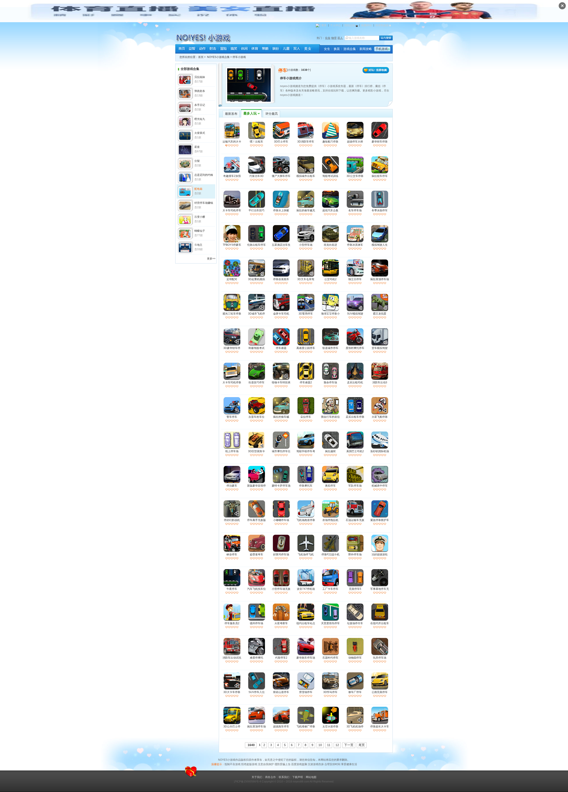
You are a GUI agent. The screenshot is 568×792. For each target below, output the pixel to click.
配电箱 (198, 188)
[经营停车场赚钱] (185, 205)
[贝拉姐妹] (185, 79)
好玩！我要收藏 (376, 70)
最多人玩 (250, 113)
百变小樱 (199, 216)
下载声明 (297, 777)
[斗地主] (185, 247)
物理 (334, 38)
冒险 (223, 49)
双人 (340, 38)
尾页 (362, 745)
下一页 (348, 745)
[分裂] (185, 163)
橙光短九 (199, 119)
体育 (255, 49)
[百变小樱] (185, 219)
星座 (197, 146)
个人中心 (335, 25)
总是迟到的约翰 (203, 174)
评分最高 (271, 113)
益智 (192, 49)
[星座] (185, 149)
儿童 (286, 49)
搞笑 (234, 49)
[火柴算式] (185, 135)
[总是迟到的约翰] (185, 177)
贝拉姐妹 (199, 77)
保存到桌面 (382, 25)
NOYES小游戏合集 (218, 57)
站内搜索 (386, 38)
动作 (202, 49)
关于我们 (257, 777)
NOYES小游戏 (193, 37)
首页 (182, 49)
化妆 (327, 38)
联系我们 (284, 777)
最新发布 (231, 113)
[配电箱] (185, 191)
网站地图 (311, 777)
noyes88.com (301, 781)
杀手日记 (199, 105)
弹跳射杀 (199, 91)
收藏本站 (366, 25)
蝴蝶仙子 (199, 230)
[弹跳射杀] (185, 93)
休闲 (244, 49)
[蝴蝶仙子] (185, 233)
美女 (307, 49)
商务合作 (270, 777)
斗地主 (198, 244)
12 (337, 745)
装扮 (275, 49)
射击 (213, 49)
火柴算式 (199, 133)
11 (328, 745)
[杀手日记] (185, 107)
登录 (324, 25)
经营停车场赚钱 (203, 202)
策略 (265, 49)
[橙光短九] (185, 121)
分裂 (197, 160)
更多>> (211, 258)
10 (320, 745)
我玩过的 (349, 25)
